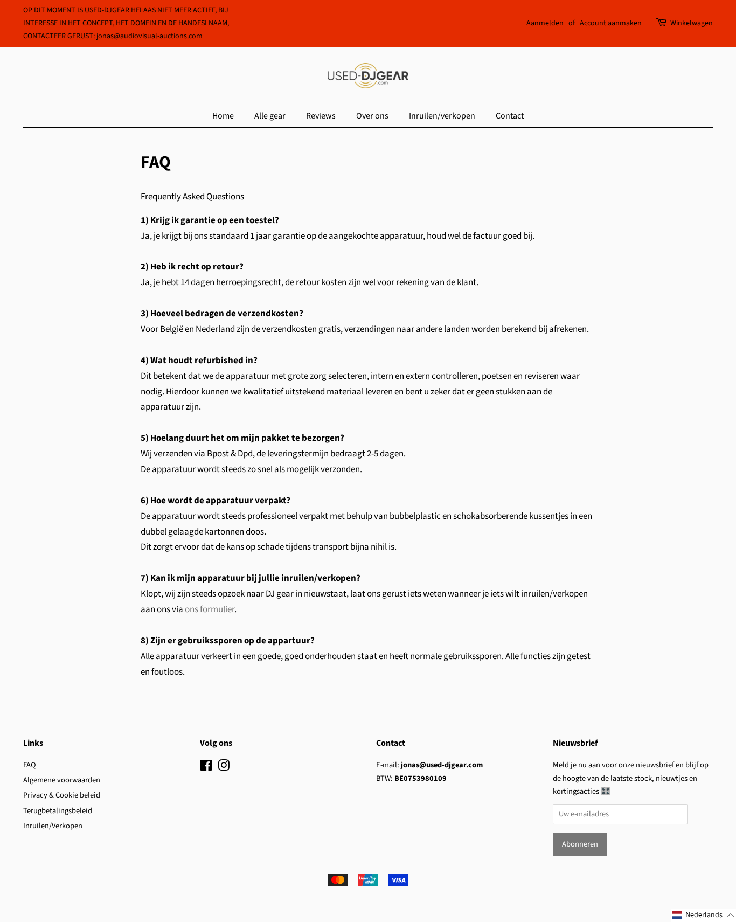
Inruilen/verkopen (442, 116)
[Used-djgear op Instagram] (224, 767)
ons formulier (209, 609)
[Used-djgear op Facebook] (206, 767)
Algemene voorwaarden (61, 780)
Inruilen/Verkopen (52, 825)
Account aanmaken (611, 23)
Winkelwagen (691, 23)
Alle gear (270, 116)
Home (223, 116)
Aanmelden (545, 23)
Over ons (372, 116)
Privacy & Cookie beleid (61, 795)
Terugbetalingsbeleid (57, 810)
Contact (510, 116)
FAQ (29, 765)
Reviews (321, 116)
